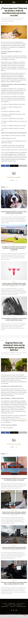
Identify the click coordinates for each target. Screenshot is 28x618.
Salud (13, 5)
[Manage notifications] (25, 615)
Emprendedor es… (5, 606)
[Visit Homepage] (14, 2)
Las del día (6, 340)
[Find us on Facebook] (11, 610)
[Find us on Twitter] (13, 610)
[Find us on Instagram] (16, 610)
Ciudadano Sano (7, 5)
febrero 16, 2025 (4, 23)
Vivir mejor (12, 606)
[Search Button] (26, 2)
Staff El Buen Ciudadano (14, 177)
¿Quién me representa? (21, 606)
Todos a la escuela (21, 603)
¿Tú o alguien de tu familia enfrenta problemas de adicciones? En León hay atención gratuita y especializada (14, 248)
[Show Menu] (1, 2)
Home (2, 5)
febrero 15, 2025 (4, 356)
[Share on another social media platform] (23, 166)
